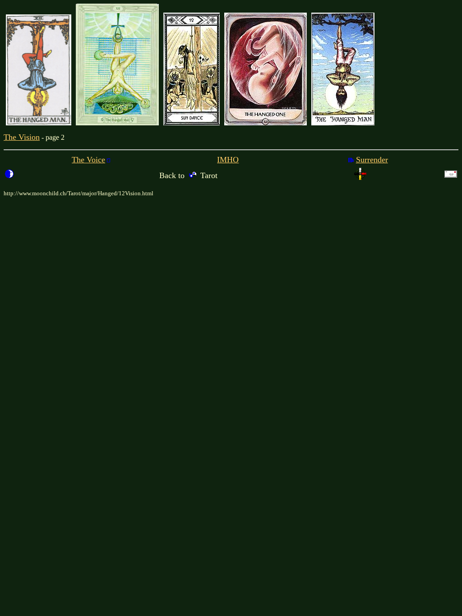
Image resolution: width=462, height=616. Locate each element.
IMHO (228, 159)
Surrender (372, 159)
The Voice (88, 159)
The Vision (22, 137)
